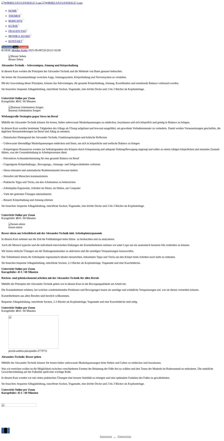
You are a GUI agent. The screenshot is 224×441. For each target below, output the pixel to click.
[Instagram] (8, 430)
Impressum (106, 436)
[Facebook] (2, 430)
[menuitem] (115, 9)
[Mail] (5, 430)
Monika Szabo (20, 50)
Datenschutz (124, 436)
